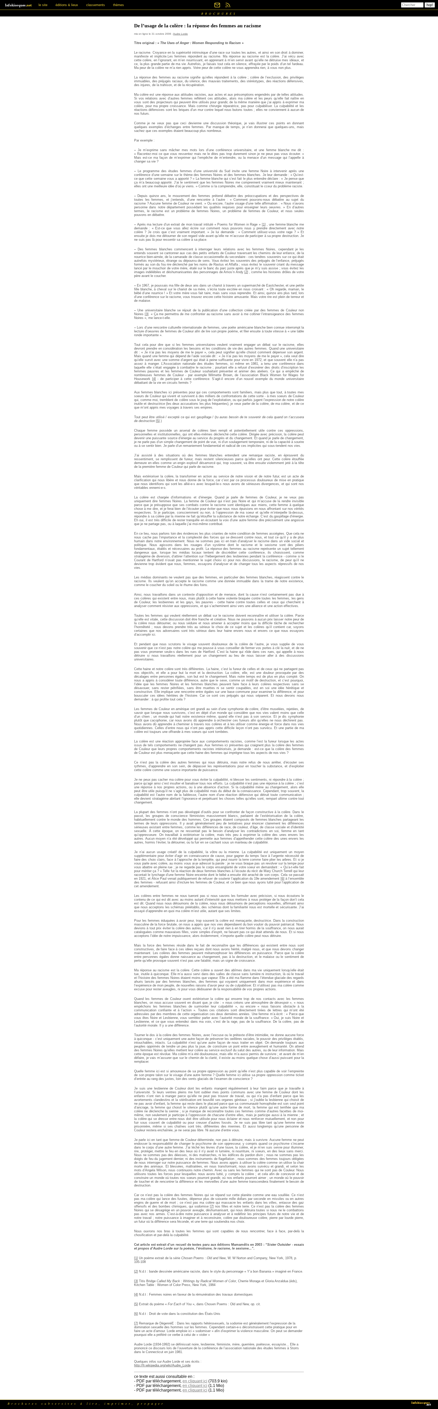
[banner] (19, 5)
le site (43, 5)
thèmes (118, 5)
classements (95, 5)
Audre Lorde (180, 33)
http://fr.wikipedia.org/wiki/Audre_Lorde (162, 1365)
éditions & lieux (67, 5)
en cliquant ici (194, 1381)
